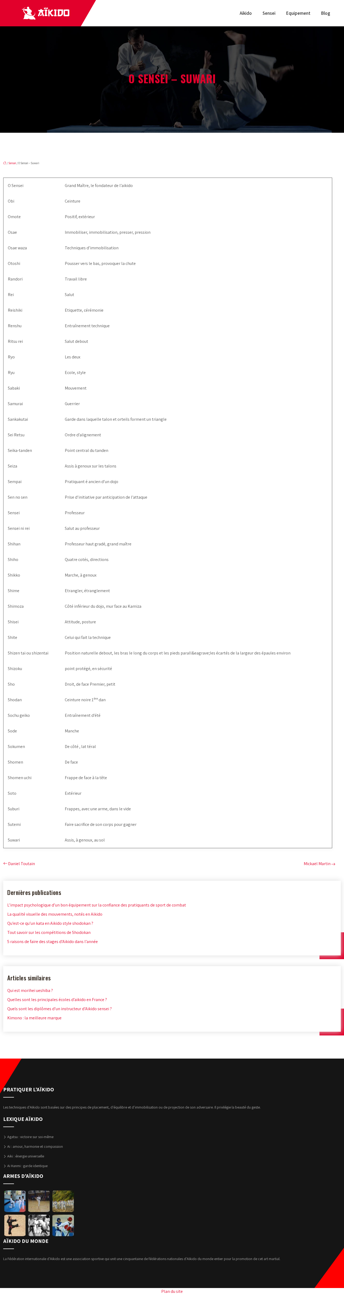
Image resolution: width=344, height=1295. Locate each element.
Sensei (269, 13)
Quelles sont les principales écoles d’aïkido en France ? (57, 999)
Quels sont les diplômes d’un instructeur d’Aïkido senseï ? (59, 1009)
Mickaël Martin (317, 863)
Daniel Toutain (21, 863)
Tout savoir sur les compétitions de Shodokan (49, 932)
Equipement (298, 13)
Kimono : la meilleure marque (34, 1018)
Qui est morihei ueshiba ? (30, 990)
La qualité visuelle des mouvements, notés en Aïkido (54, 914)
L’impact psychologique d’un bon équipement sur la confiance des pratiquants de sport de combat (96, 905)
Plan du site (172, 1291)
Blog (325, 13)
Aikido (246, 13)
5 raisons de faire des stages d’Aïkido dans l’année (52, 941)
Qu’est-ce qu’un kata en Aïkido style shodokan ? (50, 923)
